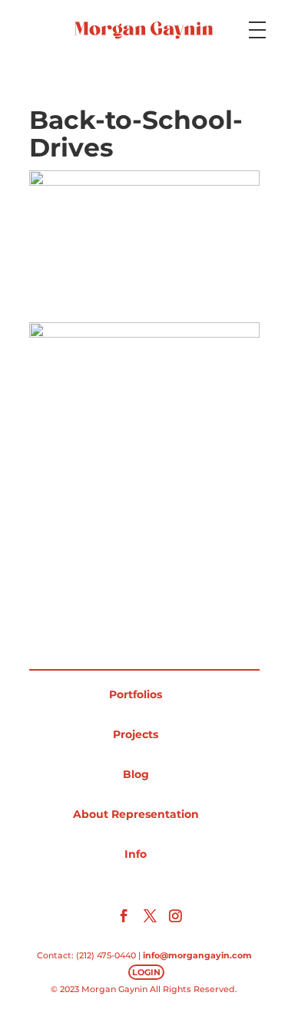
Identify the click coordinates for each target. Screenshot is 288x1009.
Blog (136, 774)
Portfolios (135, 694)
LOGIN (146, 972)
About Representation (136, 814)
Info (135, 854)
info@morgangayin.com (197, 955)
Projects (135, 734)
